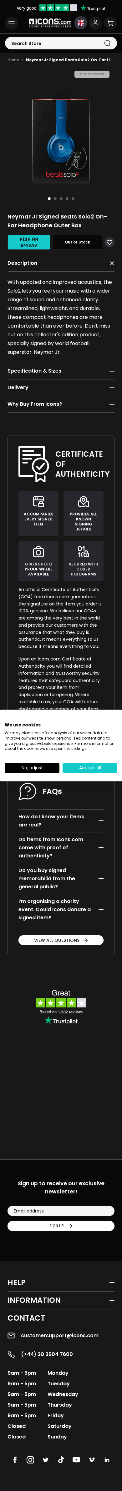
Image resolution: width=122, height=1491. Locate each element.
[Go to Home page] (50, 23)
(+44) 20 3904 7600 (47, 1354)
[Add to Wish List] (109, 242)
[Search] (107, 43)
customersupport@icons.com (60, 1335)
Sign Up (56, 1225)
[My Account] (95, 23)
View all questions (56, 940)
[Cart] (110, 23)
